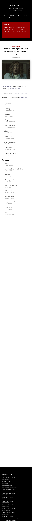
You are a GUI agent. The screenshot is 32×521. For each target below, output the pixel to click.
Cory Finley (8, 182)
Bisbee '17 (8, 131)
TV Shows (13, 16)
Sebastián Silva (9, 214)
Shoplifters (8, 148)
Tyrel (6, 213)
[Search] (23, 18)
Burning (7, 109)
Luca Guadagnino (10, 122)
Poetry (11, 18)
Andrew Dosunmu (10, 193)
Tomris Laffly (24, 97)
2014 (6, 95)
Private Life (8, 136)
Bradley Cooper (9, 198)
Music (20, 16)
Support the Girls (10, 153)
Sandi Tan (8, 176)
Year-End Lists (16, 5)
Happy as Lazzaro (10, 142)
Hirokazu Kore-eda (10, 149)
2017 (23, 93)
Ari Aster (7, 105)
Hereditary (8, 103)
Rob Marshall (8, 204)
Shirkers (7, 174)
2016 (26, 93)
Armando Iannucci (10, 127)
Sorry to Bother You (11, 185)
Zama (7, 163)
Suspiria (7, 120)
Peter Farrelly (8, 209)
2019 (19, 93)
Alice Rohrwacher (10, 144)
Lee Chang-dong (9, 110)
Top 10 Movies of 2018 (18, 87)
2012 (10, 95)
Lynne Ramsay (9, 171)
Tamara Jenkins (9, 138)
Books (26, 16)
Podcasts (17, 18)
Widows (7, 114)
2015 (3, 95)
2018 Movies (16, 46)
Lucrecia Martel (9, 165)
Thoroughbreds (9, 180)
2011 (13, 95)
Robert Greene (9, 133)
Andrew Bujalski (9, 155)
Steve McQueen (9, 116)
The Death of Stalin (11, 125)
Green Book (8, 207)
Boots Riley (8, 187)
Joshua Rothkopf (6, 87)
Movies (6, 16)
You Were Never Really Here (14, 169)
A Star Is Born (9, 196)
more (5, 35)
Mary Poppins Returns (12, 202)
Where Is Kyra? (10, 191)
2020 (16, 93)
